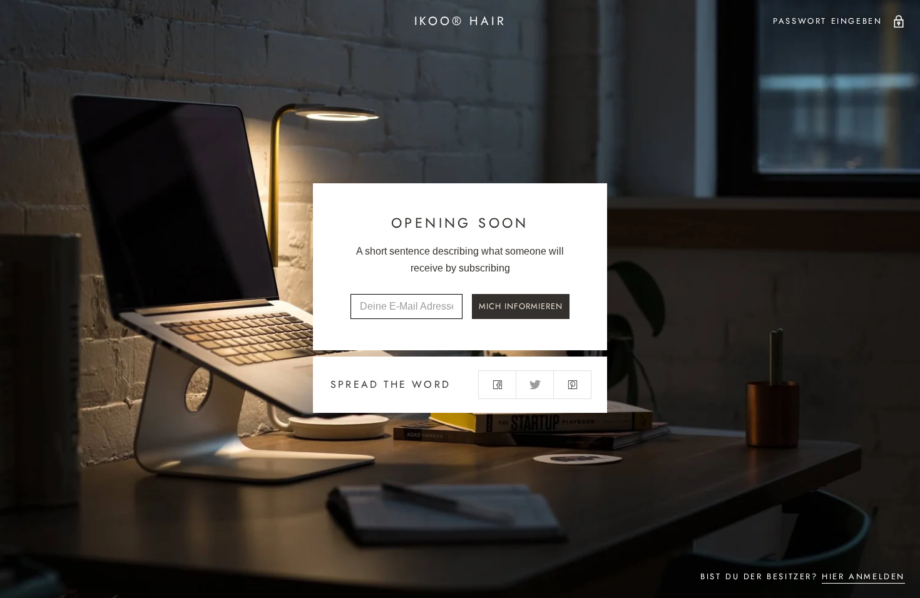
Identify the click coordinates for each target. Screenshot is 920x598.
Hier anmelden (863, 576)
